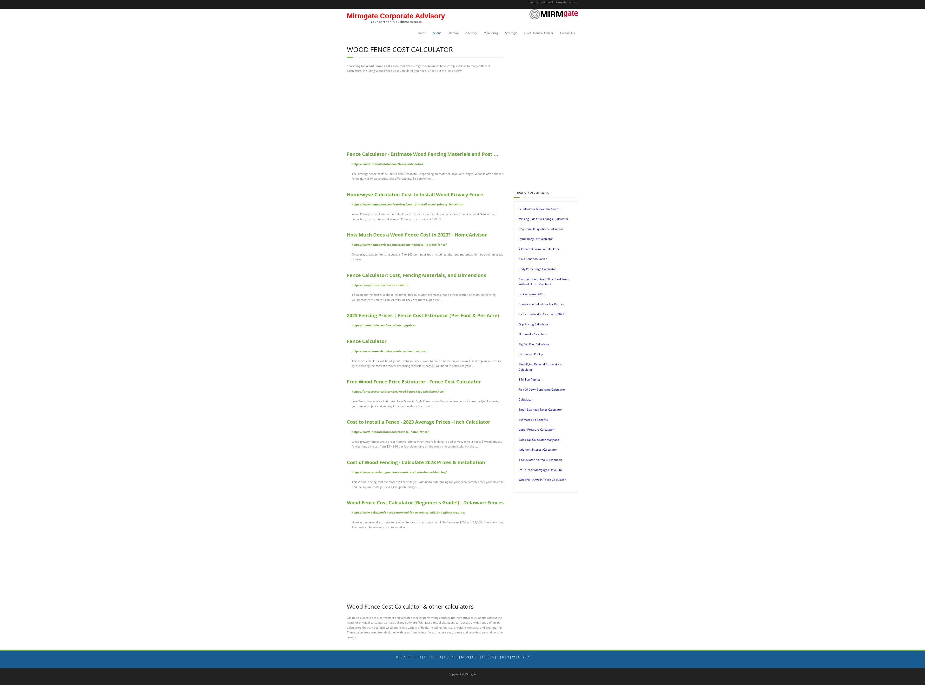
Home (422, 33)
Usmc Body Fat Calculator (536, 239)
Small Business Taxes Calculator (540, 410)
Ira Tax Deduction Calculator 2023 (541, 314)
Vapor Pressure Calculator (536, 430)
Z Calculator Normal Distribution (540, 460)
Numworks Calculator (533, 334)
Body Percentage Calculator (537, 269)
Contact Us (567, 33)
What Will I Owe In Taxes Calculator (542, 480)
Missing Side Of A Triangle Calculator (543, 219)
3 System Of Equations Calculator (541, 229)
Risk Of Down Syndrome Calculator (542, 390)
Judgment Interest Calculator (538, 450)
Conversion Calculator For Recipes (541, 304)
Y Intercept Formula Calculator (539, 249)
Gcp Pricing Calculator (533, 324)
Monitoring (491, 33)
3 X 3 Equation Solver (533, 259)
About (437, 33)
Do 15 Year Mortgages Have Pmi (540, 470)
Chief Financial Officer (538, 33)
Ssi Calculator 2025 (531, 294)
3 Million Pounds (530, 379)
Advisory (471, 33)
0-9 (398, 657)
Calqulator (526, 399)
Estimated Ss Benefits (533, 420)
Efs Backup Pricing (531, 354)
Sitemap (453, 33)
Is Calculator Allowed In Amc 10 (540, 209)
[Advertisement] (425, 112)
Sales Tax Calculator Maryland (539, 440)
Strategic (511, 33)
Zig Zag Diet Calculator (534, 344)
